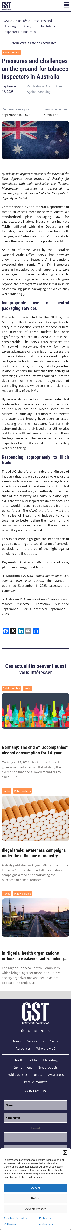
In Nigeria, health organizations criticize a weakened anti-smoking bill (33, 956)
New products (48, 1067)
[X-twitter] (29, 1031)
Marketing (50, 1060)
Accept (35, 1188)
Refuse (35, 1198)
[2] (54, 428)
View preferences (35, 1209)
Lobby (6, 790)
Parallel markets (35, 1082)
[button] (65, 1152)
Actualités (20, 21)
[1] (22, 294)
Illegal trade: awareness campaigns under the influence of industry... (34, 853)
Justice (38, 1075)
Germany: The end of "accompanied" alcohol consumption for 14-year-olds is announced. (35, 750)
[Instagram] (35, 1031)
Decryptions (35, 1041)
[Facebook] (22, 1031)
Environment (22, 1067)
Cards (54, 1041)
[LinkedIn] (42, 1031)
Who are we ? (45, 1048)
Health (27, 688)
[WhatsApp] (49, 1031)
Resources (23, 1048)
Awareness (56, 1075)
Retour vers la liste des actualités (30, 43)
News (17, 1041)
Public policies (11, 52)
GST (6, 21)
